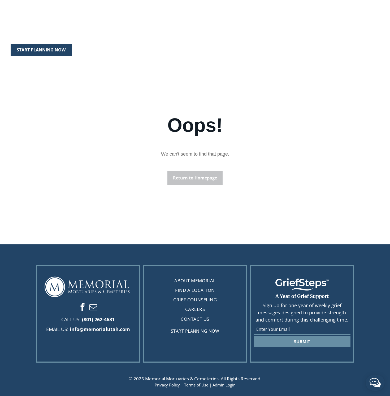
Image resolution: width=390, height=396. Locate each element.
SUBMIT (302, 342)
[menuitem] (194, 280)
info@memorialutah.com (100, 329)
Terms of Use (196, 385)
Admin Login (224, 385)
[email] (93, 307)
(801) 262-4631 (98, 319)
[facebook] (82, 307)
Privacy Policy (167, 385)
